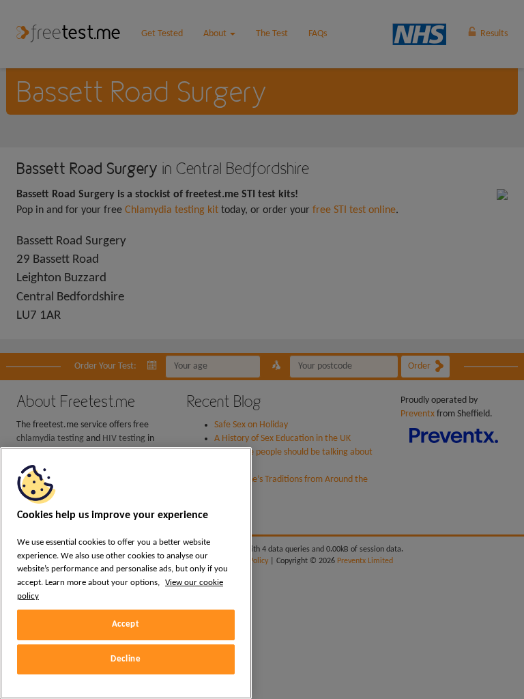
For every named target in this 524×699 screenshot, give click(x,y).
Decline (126, 659)
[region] (126, 573)
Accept (126, 624)
